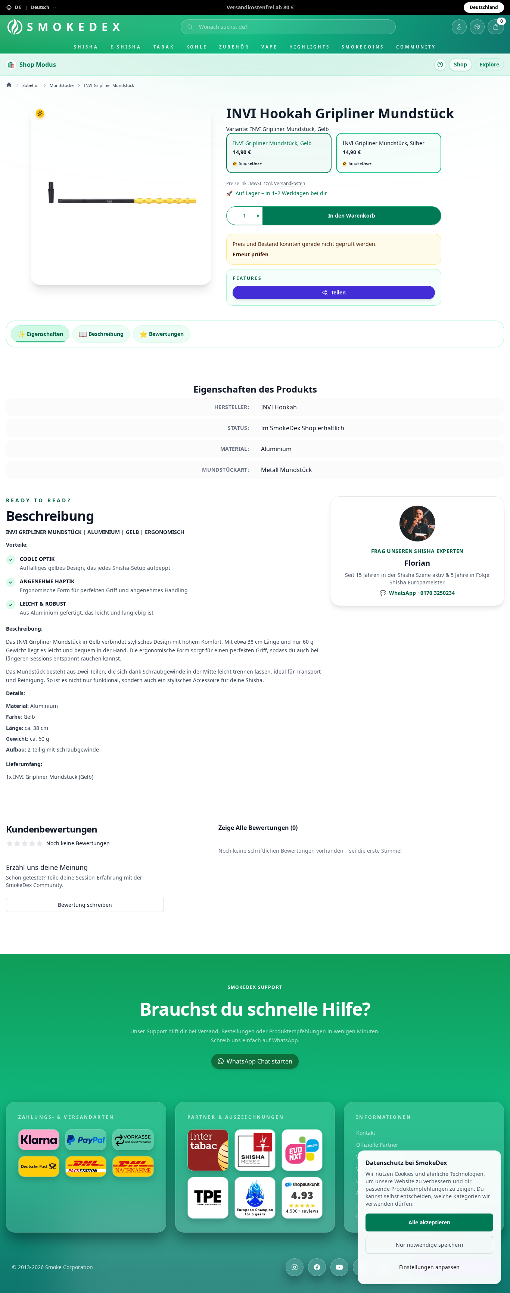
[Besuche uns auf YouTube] (339, 1267)
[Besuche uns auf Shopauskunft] (302, 1197)
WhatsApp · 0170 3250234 (417, 592)
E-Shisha (126, 47)
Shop (460, 64)
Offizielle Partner (377, 1144)
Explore (489, 64)
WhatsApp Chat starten (259, 1061)
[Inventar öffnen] (477, 26)
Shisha (86, 47)
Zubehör (234, 47)
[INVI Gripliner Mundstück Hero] (121, 194)
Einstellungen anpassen (429, 1267)
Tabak (163, 47)
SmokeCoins (363, 47)
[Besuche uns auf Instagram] (295, 1267)
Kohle (197, 47)
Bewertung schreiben (85, 904)
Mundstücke (62, 85)
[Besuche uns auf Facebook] (317, 1267)
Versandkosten (289, 184)
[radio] (279, 153)
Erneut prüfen (250, 254)
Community (416, 47)
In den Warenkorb (351, 215)
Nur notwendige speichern (429, 1244)
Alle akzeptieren (429, 1222)
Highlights (309, 47)
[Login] (459, 26)
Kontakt (365, 1132)
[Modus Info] (440, 65)
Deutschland (484, 7)
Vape (269, 47)
